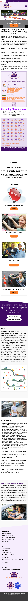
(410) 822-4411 (5, 564)
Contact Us (14, 265)
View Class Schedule (13, 319)
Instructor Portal (6, 552)
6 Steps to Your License (8, 539)
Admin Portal (5, 550)
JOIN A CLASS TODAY (13, 316)
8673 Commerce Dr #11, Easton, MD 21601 (12, 559)
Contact (4, 545)
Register (14, 25)
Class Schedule (5, 541)
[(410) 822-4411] (13, 1)
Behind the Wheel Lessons (8, 537)
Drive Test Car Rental (7, 535)
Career (3, 547)
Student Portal (6, 548)
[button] (26, 26)
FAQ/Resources (6, 543)
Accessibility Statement (8, 554)
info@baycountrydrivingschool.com (11, 569)
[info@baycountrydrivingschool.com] (16, 1)
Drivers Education (6, 533)
